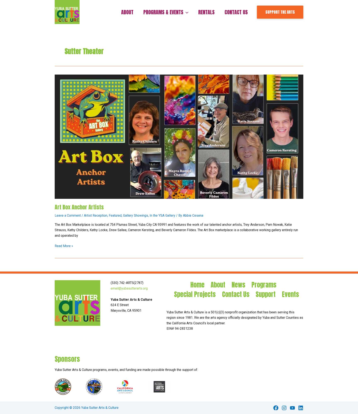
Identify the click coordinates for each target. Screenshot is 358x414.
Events (290, 294)
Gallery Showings (135, 215)
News (238, 285)
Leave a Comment (68, 215)
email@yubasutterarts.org (129, 288)
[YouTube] (292, 407)
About (218, 285)
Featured (115, 215)
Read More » (64, 246)
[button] (185, 12)
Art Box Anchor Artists (79, 207)
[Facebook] (275, 407)
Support (266, 294)
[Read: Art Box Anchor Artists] (179, 137)
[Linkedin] (300, 407)
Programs (264, 285)
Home (197, 285)
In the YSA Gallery (162, 215)
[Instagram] (284, 407)
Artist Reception (95, 215)
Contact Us (235, 294)
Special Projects (195, 294)
